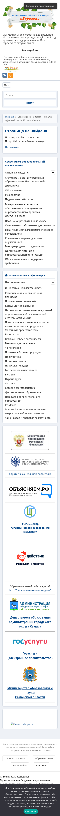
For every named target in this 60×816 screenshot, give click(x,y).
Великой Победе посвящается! (23, 339)
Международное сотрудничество (25, 246)
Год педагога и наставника (21, 370)
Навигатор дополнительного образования (22, 398)
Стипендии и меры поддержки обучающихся (23, 240)
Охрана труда (13, 379)
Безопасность (13, 334)
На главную (12, 147)
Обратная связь (44, 758)
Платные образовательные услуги (25, 221)
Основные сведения (17, 172)
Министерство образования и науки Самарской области (30, 692)
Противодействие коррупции (23, 352)
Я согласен (30, 811)
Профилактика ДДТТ (17, 365)
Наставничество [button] (15, 282)
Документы (12, 186)
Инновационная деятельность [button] (23, 288)
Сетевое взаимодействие (20, 388)
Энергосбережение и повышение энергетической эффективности (25, 411)
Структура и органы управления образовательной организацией (25, 179)
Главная (9, 116)
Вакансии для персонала (20, 343)
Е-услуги (10, 374)
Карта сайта (20, 765)
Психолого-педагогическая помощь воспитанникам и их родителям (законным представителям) (27, 326)
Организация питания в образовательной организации (24, 252)
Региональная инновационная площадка (23, 295)
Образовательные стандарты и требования (24, 261)
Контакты (41, 765)
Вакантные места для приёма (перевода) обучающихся (29, 231)
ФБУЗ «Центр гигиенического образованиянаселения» (30, 527)
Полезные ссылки (15, 361)
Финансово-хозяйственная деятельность (30, 225)
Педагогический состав (19, 199)
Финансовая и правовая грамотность (28, 418)
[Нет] (56, 800)
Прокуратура (13, 356)
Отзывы (10, 383)
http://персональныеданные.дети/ (30, 590)
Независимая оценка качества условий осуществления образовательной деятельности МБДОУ (28, 314)
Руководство (12, 195)
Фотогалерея (13, 347)
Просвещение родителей (20, 301)
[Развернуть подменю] (53, 172)
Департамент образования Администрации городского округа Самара (30, 621)
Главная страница (15, 758)
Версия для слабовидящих (40, 6)
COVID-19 (10, 405)
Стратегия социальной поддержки (30, 474)
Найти (30, 103)
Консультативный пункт (19, 305)
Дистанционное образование (23, 392)
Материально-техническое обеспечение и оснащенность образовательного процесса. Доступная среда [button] (23, 210)
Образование (13, 190)
